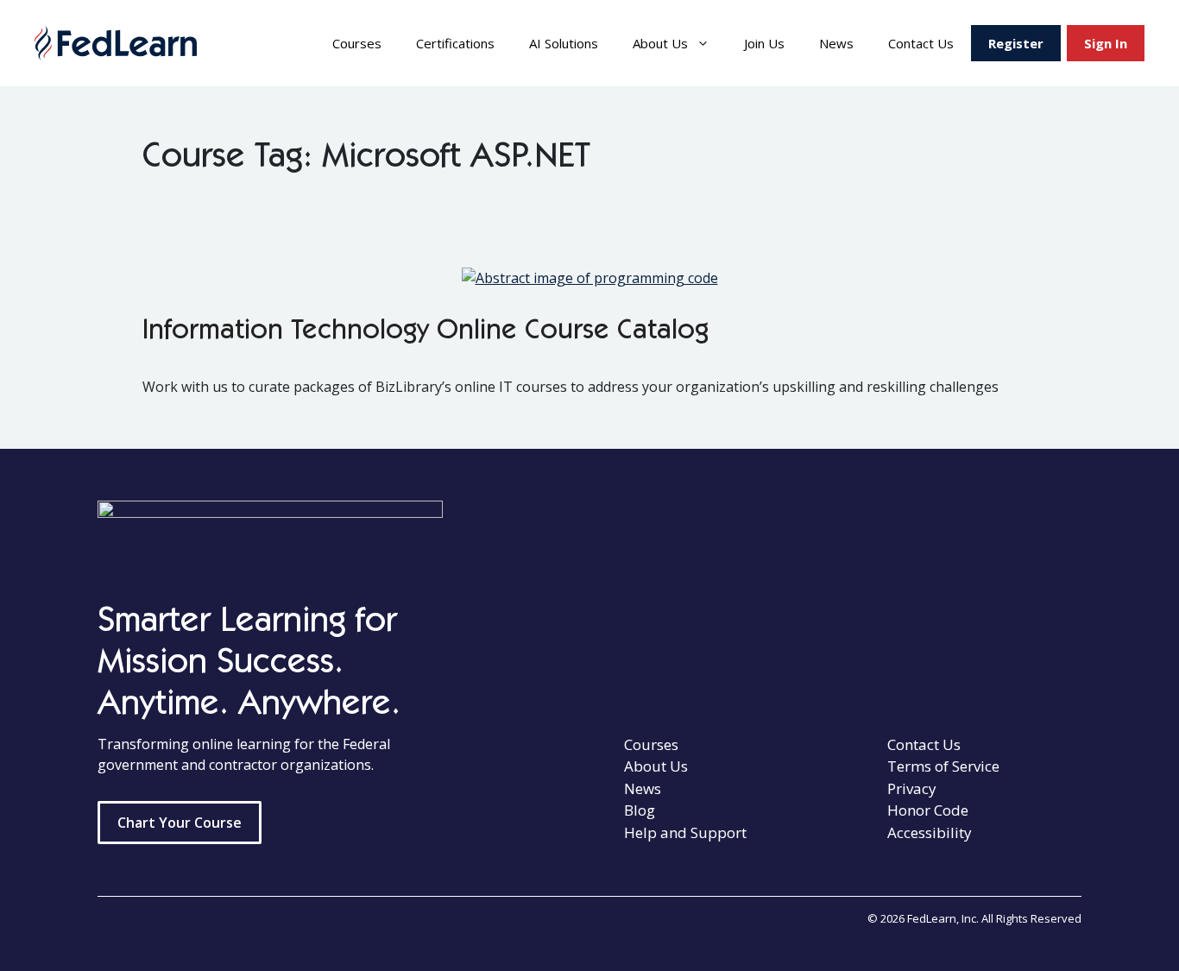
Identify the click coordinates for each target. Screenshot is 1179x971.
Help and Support (685, 832)
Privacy (911, 788)
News (836, 43)
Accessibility (929, 832)
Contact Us (921, 43)
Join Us (764, 43)
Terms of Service (943, 766)
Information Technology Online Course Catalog (425, 332)
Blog (639, 810)
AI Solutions (563, 43)
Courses (356, 43)
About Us (660, 43)
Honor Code (927, 810)
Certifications (455, 43)
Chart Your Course (179, 822)
